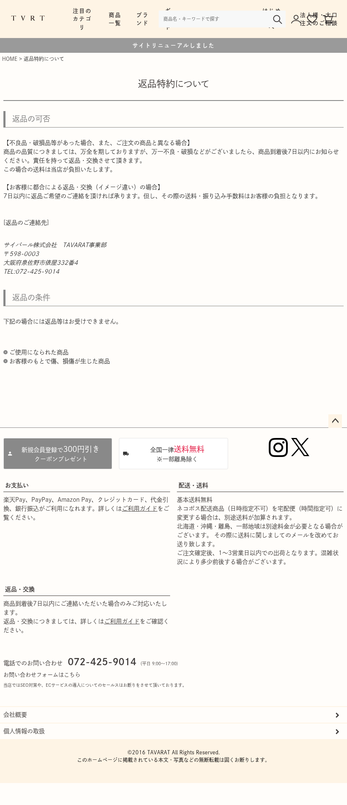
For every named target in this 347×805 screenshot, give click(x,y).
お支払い (17, 485)
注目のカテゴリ (82, 19)
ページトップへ (335, 421)
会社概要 (15, 715)
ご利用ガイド (139, 508)
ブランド (142, 19)
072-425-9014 (102, 661)
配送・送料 (193, 485)
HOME (9, 58)
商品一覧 (115, 19)
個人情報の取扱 (24, 731)
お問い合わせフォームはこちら (41, 674)
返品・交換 (20, 589)
